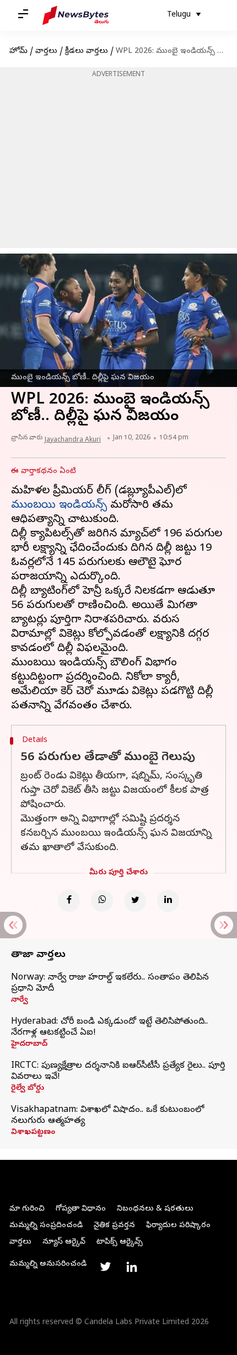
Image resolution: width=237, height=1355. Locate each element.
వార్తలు (46, 51)
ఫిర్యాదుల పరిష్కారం (178, 1225)
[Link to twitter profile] (105, 1267)
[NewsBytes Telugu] (75, 15)
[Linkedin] (168, 901)
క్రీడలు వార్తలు (86, 51)
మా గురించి (27, 1209)
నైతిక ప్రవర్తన (114, 1225)
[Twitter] (135, 901)
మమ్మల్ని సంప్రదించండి (46, 1225)
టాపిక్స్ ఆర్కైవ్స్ (119, 1242)
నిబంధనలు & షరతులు (155, 1209)
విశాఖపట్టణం (33, 1133)
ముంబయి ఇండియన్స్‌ (59, 505)
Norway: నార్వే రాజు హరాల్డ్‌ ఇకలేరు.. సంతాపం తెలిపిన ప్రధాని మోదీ (110, 983)
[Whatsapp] (102, 901)
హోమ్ (18, 51)
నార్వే (19, 1001)
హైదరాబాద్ (29, 1045)
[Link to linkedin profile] (131, 1267)
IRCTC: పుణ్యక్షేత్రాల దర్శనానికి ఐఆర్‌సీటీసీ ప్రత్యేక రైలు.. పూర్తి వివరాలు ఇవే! (118, 1072)
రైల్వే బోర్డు (27, 1089)
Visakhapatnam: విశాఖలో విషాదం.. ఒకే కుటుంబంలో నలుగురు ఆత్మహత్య (107, 1116)
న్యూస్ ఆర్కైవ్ (63, 1242)
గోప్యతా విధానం (81, 1209)
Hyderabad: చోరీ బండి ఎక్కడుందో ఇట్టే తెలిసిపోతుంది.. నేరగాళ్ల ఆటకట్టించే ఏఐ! (109, 1028)
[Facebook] (69, 901)
